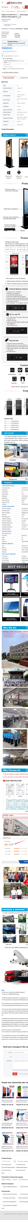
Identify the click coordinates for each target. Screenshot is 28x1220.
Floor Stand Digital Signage (8, 1167)
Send (15, 1074)
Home (3, 11)
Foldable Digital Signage (21, 1167)
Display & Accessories (21, 11)
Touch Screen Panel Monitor (9, 1201)
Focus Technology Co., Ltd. (19, 1213)
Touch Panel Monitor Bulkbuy (10, 1205)
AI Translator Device (20, 1164)
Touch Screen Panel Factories (10, 1194)
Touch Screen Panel (20, 1170)
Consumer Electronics (10, 11)
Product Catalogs (23, 1161)
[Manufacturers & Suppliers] (14, 2)
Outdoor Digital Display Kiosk (10, 1186)
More (3, 1208)
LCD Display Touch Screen (9, 1198)
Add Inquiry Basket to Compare (10, 72)
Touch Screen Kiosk (6, 1170)
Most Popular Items (6, 1164)
